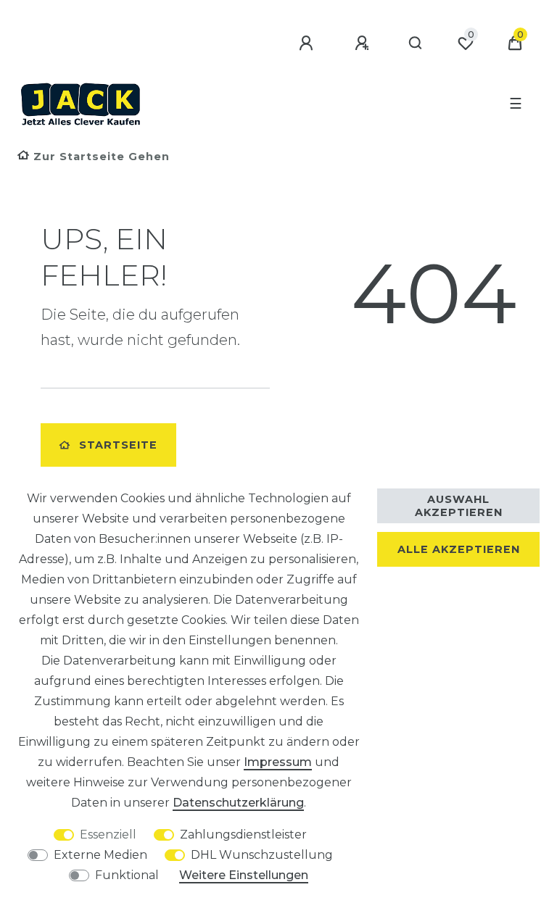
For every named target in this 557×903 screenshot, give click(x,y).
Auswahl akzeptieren (459, 506)
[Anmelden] (308, 43)
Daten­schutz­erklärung (238, 803)
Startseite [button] (118, 445)
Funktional (127, 875)
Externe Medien (100, 855)
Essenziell (108, 834)
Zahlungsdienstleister (243, 834)
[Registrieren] (364, 43)
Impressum (278, 762)
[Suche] (416, 43)
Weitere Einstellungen (243, 875)
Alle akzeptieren (458, 549)
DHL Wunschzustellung (262, 855)
